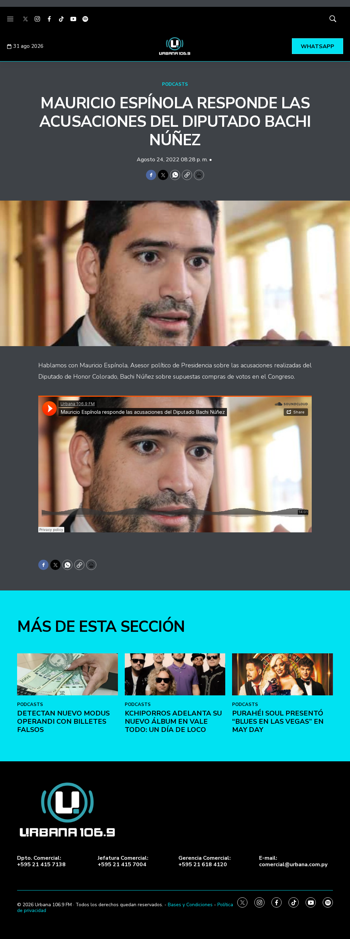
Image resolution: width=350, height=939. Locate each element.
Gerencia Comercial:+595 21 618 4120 (204, 861)
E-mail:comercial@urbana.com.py (293, 861)
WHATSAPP (317, 46)
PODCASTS (175, 84)
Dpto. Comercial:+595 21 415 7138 (41, 861)
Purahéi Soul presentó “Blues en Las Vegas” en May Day (278, 721)
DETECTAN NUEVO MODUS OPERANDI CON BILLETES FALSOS (63, 721)
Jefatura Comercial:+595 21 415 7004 (123, 861)
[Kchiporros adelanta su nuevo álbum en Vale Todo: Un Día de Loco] (175, 674)
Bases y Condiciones (190, 904)
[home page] (175, 46)
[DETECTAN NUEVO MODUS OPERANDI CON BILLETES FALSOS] (67, 674)
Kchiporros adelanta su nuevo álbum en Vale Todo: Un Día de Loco (173, 721)
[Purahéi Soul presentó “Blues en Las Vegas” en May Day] (282, 674)
